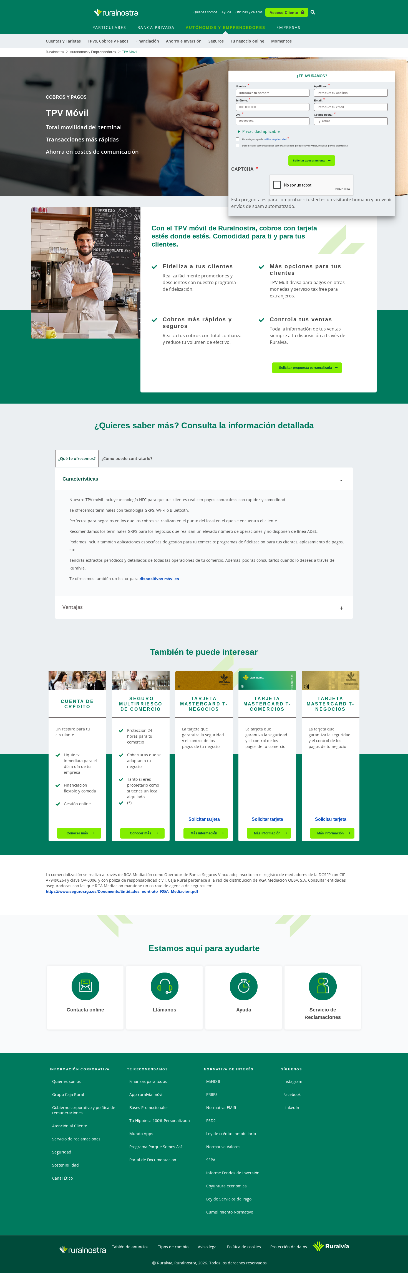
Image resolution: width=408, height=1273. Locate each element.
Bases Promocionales (148, 1107)
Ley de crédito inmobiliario (231, 1133)
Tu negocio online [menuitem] (247, 41)
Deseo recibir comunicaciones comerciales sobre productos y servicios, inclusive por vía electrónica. (295, 145)
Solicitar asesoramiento (309, 160)
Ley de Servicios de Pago (228, 1199)
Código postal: (323, 114)
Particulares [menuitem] (109, 27)
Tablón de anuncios (130, 1246)
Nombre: (241, 86)
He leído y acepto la (264, 139)
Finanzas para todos (148, 1081)
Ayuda (226, 12)
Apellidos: (321, 86)
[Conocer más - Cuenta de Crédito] (77, 680)
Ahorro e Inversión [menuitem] (184, 41)
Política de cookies (244, 1246)
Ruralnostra (55, 51)
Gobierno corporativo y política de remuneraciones (83, 1110)
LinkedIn (291, 1107)
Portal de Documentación (152, 1159)
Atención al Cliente (69, 1125)
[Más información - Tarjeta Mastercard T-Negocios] (204, 680)
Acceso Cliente (284, 12)
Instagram (292, 1081)
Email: (318, 100)
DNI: (238, 114)
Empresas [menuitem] (288, 27)
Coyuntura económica (226, 1186)
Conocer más (78, 833)
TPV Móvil (129, 51)
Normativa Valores (223, 1146)
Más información (204, 833)
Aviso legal (208, 1246)
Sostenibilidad (65, 1165)
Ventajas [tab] (72, 607)
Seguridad (61, 1152)
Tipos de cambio (173, 1246)
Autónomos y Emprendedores (93, 51)
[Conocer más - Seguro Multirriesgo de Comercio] (141, 680)
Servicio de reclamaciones (76, 1139)
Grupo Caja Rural (68, 1094)
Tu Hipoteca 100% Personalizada (159, 1120)
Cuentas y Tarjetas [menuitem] (63, 41)
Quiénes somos (205, 12)
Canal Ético (62, 1178)
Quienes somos (66, 1081)
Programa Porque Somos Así (155, 1146)
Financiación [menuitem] (147, 41)
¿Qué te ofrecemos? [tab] (76, 458)
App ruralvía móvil (146, 1094)
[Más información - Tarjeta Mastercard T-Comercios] (267, 680)
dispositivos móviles (159, 578)
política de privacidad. (275, 139)
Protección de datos (288, 1246)
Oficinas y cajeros (249, 12)
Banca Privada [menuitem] (156, 27)
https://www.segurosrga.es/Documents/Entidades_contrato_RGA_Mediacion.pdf (122, 891)
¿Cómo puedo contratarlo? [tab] (127, 458)
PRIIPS (212, 1094)
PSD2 (211, 1120)
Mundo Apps (141, 1133)
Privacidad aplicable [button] (261, 131)
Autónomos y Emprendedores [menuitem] (225, 27)
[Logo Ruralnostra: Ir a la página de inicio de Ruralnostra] (116, 12)
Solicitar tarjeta (204, 819)
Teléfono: (242, 100)
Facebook (292, 1094)
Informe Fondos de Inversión (233, 1172)
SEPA (210, 1159)
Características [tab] (80, 478)
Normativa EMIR (221, 1107)
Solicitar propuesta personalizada (305, 367)
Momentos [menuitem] (281, 41)
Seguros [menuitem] (216, 41)
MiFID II (213, 1081)
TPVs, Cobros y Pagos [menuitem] (108, 41)
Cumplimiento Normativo (229, 1212)
